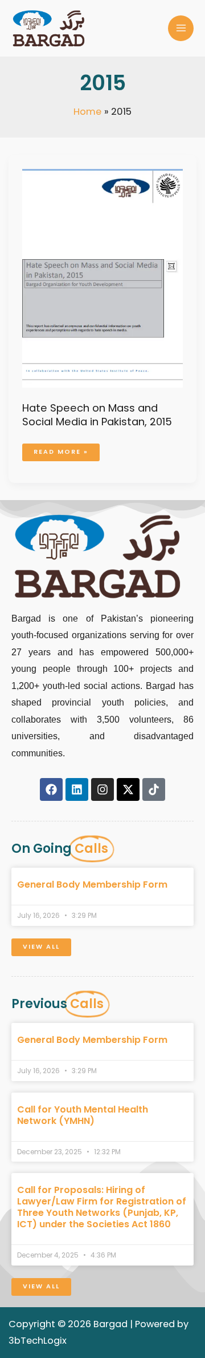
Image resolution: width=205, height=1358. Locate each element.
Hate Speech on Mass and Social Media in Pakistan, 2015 (97, 415)
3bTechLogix (38, 1340)
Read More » (60, 450)
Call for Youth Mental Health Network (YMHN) (82, 1115)
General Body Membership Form (92, 884)
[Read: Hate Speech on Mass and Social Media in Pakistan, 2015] (102, 277)
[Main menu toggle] (181, 28)
